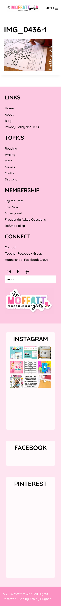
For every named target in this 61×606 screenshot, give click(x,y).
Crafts (9, 173)
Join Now (11, 207)
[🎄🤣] (30, 381)
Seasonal (11, 179)
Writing (10, 155)
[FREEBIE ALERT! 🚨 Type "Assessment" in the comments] (30, 367)
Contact (10, 247)
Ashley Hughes (40, 599)
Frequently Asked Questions (25, 219)
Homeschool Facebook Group (27, 260)
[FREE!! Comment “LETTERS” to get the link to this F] (44, 353)
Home (9, 108)
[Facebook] (18, 271)
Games (10, 167)
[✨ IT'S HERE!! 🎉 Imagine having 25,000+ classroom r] (16, 353)
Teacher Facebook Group (23, 253)
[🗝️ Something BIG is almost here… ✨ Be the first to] (16, 367)
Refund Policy (15, 226)
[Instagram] (9, 271)
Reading (11, 148)
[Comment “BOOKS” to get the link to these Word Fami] (44, 367)
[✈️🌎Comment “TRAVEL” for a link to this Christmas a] (44, 381)
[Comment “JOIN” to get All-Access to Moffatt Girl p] (30, 353)
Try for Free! (14, 201)
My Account (13, 213)
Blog (8, 121)
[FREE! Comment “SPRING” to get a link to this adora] (16, 381)
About (9, 114)
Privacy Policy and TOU (22, 127)
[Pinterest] (27, 271)
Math (8, 161)
